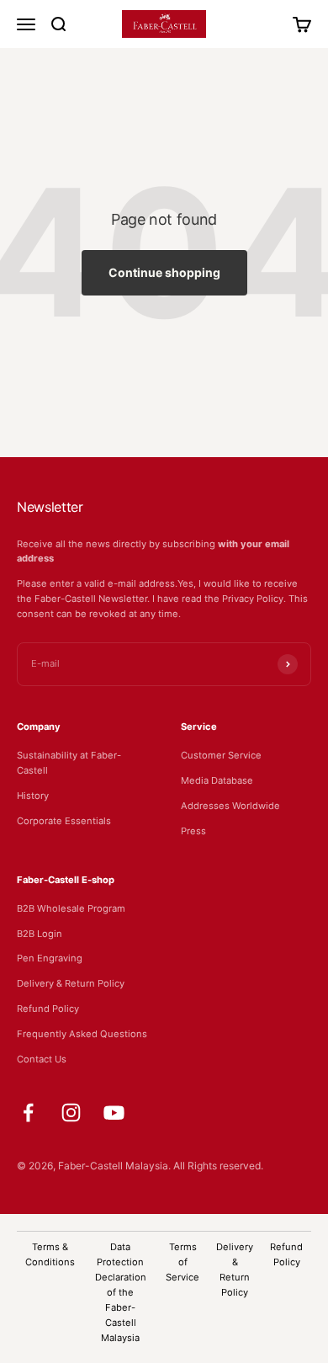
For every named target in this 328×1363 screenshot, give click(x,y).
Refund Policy (48, 1008)
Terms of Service (182, 1262)
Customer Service (221, 755)
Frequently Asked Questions (82, 1034)
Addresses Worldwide (230, 806)
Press (193, 831)
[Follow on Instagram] (71, 1112)
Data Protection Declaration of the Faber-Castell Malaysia (120, 1292)
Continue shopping (164, 272)
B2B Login (39, 934)
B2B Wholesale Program (71, 908)
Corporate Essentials (64, 821)
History (33, 795)
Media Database (217, 780)
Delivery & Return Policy (70, 983)
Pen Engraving (49, 958)
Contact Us (41, 1059)
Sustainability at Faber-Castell (69, 762)
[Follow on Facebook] (28, 1112)
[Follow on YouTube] (114, 1112)
